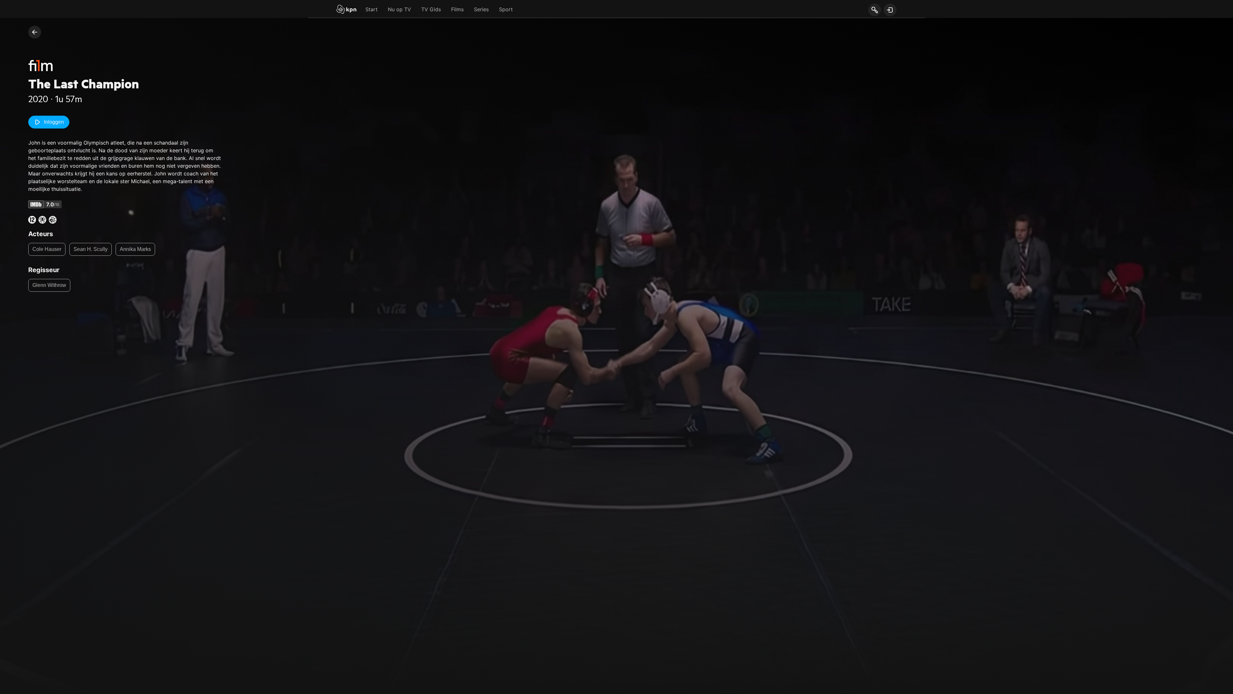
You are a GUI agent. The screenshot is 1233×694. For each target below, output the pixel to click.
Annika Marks (135, 249)
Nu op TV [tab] (399, 9)
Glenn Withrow (49, 285)
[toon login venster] (890, 10)
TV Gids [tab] (431, 9)
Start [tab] (371, 9)
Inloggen (54, 122)
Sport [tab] (506, 9)
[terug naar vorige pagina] (34, 32)
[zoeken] (874, 10)
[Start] (346, 10)
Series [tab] (481, 9)
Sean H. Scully (91, 249)
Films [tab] (457, 9)
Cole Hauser (46, 249)
